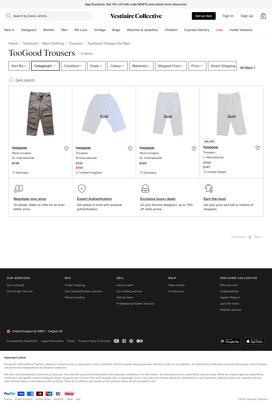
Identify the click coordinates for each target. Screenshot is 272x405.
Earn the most (215, 198)
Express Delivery (197, 30)
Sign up (247, 16)
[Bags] (123, 30)
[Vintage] (109, 30)
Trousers (75, 43)
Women (48, 30)
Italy (78, 399)
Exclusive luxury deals (158, 198)
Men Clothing (53, 43)
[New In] (18, 30)
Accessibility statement (22, 341)
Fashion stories (230, 310)
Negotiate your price (30, 198)
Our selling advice (129, 291)
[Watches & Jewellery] (161, 30)
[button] (263, 16)
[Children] (181, 30)
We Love (80, 30)
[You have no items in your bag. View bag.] (263, 16)
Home (13, 43)
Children (171, 30)
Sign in (228, 16)
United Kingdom (24, 399)
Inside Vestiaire (241, 30)
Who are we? (229, 285)
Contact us (176, 291)
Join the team (229, 303)
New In (9, 30)
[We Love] (90, 30)
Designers (28, 30)
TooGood (30, 43)
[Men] (71, 30)
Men (64, 30)
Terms (71, 341)
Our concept (15, 285)
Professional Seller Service (135, 303)
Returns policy (75, 297)
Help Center (176, 285)
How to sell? (125, 285)
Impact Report (230, 297)
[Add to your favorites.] (66, 148)
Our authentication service (83, 291)
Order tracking (75, 285)
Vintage (99, 30)
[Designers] (39, 30)
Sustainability (229, 291)
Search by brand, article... (31, 16)
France (8, 399)
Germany (59, 399)
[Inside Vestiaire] (255, 30)
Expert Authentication (94, 198)
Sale (219, 30)
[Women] (58, 30)
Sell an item (204, 16)
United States (43, 399)
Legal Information (52, 341)
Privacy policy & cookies (94, 341)
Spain (70, 399)
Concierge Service (20, 291)
